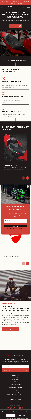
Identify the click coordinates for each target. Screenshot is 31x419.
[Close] (28, 186)
